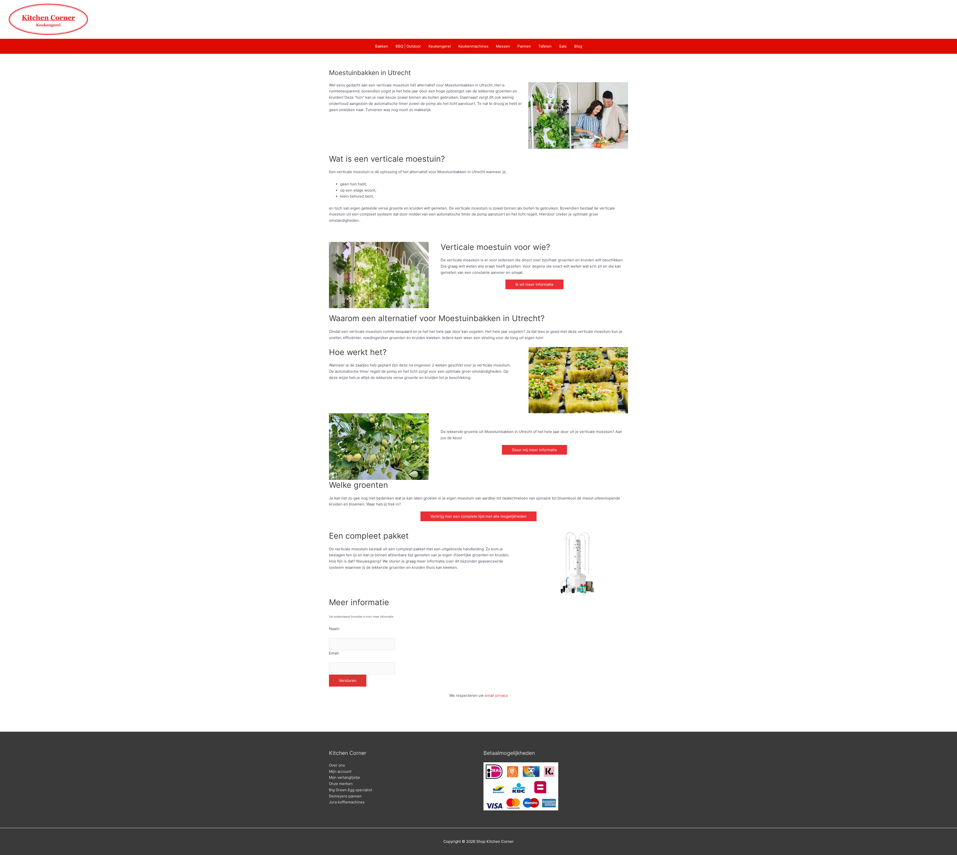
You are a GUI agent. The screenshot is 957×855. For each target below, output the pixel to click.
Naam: (334, 628)
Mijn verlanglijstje (344, 777)
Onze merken (341, 783)
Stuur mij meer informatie (534, 449)
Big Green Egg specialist (350, 789)
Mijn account (340, 771)
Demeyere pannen (345, 796)
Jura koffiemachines (347, 802)
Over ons (337, 765)
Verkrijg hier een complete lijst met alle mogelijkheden (478, 516)
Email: (334, 653)
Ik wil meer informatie (534, 284)
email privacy (496, 695)
